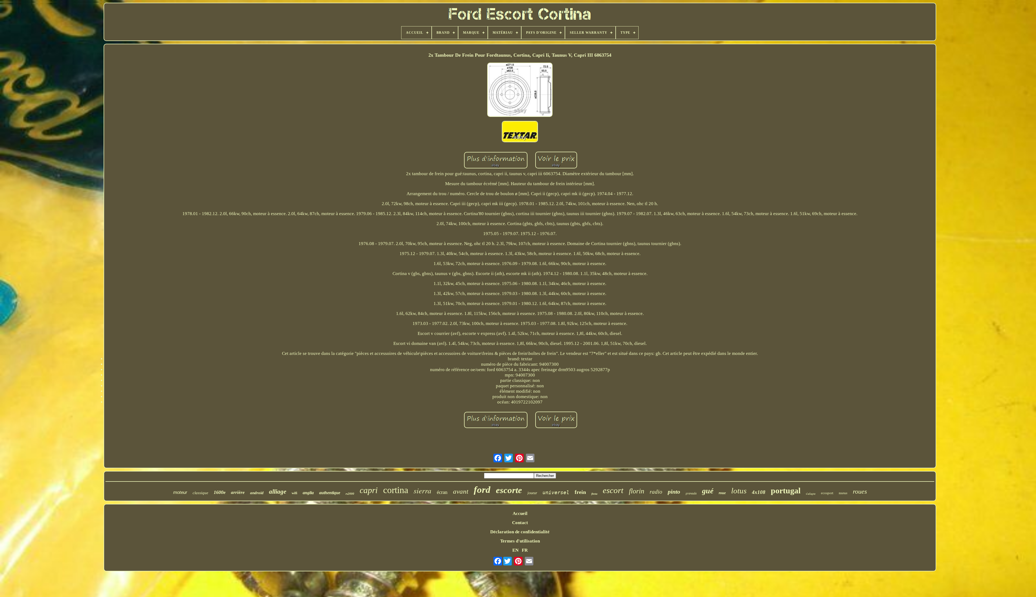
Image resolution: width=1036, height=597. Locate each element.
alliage (277, 491)
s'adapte (811, 493)
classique (200, 493)
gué (707, 491)
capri (369, 490)
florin (636, 491)
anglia (308, 492)
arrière (238, 492)
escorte (509, 490)
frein (580, 492)
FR (525, 550)
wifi (294, 493)
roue (722, 493)
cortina (395, 490)
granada (691, 493)
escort (613, 490)
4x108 (758, 492)
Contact (520, 522)
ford (482, 489)
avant (460, 491)
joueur (532, 493)
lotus (739, 490)
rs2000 (350, 493)
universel (556, 492)
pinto (674, 491)
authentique (329, 492)
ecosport (827, 493)
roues (860, 491)
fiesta (594, 493)
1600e (220, 492)
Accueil (520, 513)
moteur (180, 492)
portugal (785, 490)
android (257, 493)
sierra (422, 490)
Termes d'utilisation (520, 541)
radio (656, 492)
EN (515, 550)
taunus (843, 493)
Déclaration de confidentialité (520, 531)
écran (442, 492)
